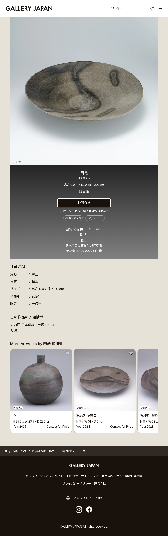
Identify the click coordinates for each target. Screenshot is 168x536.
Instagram (79, 509)
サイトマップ (89, 476)
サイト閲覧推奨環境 (129, 476)
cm (100, 497)
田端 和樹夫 (84, 229)
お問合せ (84, 203)
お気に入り (152, 9)
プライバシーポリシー (76, 483)
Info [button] (100, 250)
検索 (119, 8)
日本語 (76, 497)
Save (67, 354)
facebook (89, 509)
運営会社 (100, 483)
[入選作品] (84, 91)
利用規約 (107, 476)
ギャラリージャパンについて (44, 476)
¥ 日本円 (89, 497)
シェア (96, 218)
